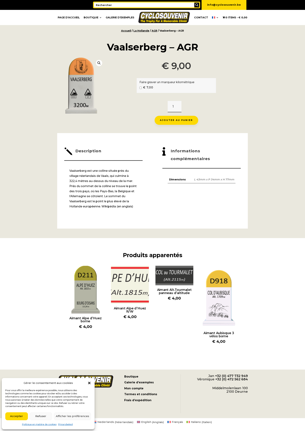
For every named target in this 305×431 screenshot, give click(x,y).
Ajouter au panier (176, 120)
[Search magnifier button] (196, 4)
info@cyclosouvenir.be (224, 4)
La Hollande (141, 30)
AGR (154, 30)
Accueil (126, 30)
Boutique (91, 17)
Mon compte (133, 388)
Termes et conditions (140, 394)
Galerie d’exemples (120, 17)
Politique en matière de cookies (39, 424)
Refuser (40, 416)
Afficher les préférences (72, 416)
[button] (89, 383)
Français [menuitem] (177, 422)
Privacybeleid (65, 424)
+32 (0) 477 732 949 (231, 376)
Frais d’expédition (137, 400)
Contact (201, 17)
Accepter (16, 416)
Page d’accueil (69, 17)
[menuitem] (215, 17)
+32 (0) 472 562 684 (231, 379)
